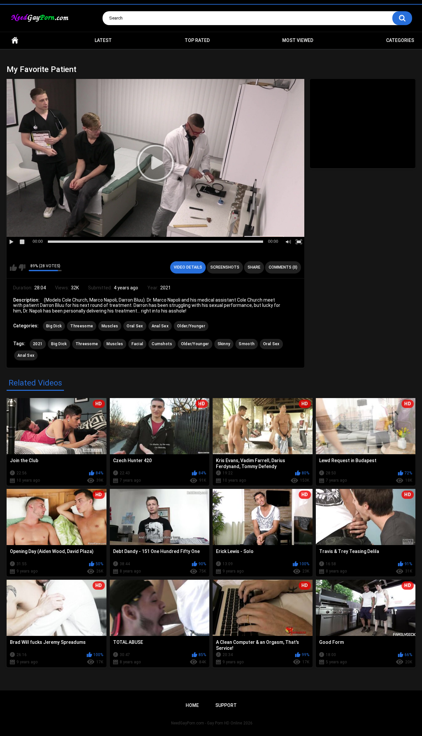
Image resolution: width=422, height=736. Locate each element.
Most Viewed (297, 40)
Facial (137, 344)
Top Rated (197, 40)
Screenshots (224, 267)
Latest (103, 40)
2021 (38, 344)
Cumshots (162, 344)
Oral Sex (135, 326)
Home (15, 40)
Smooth (247, 344)
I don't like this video (21, 267)
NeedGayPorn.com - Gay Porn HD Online (206, 723)
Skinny (224, 344)
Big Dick (54, 326)
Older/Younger (191, 326)
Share (254, 267)
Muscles (110, 326)
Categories (400, 40)
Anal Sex (160, 326)
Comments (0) (283, 267)
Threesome (81, 326)
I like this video (13, 267)
